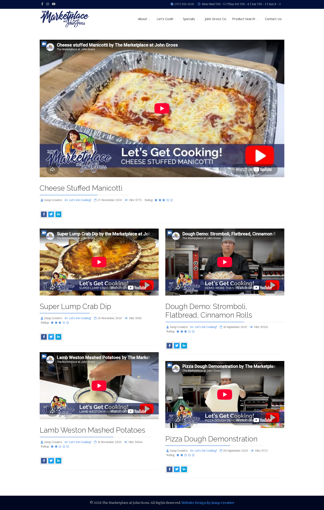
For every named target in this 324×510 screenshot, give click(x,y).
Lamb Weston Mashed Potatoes (92, 430)
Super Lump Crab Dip (75, 306)
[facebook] (42, 4)
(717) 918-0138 (184, 4)
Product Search (243, 19)
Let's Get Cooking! (80, 200)
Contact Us (273, 19)
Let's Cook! (165, 19)
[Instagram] (47, 4)
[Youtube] (54, 4)
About (142, 19)
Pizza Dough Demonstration (211, 439)
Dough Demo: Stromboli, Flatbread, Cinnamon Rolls (208, 311)
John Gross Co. (216, 19)
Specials (189, 19)
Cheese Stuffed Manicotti (81, 188)
